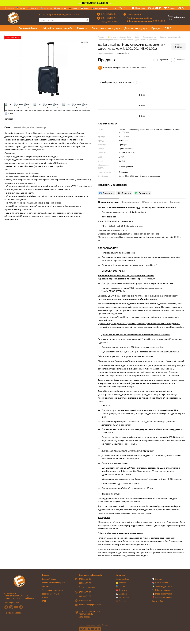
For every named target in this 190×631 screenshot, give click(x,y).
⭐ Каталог (9, 8)
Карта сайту (157, 601)
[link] (106, 193)
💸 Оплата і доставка (162, 586)
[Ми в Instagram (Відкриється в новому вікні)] (153, 8)
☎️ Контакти (33, 8)
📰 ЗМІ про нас (60, 8)
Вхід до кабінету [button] (123, 579)
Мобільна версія (14, 613)
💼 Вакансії (74, 8)
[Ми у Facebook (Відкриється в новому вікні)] (149, 8)
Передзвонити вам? (109, 22)
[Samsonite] (84, 42)
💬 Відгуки (85, 8)
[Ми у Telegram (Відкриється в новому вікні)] (160, 8)
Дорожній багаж (28, 28)
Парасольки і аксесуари (106, 28)
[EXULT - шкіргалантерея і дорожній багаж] (19, 581)
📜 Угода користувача (162, 594)
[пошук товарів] (86, 20)
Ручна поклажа (126, 149)
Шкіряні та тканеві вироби (57, 28)
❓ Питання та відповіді (163, 597)
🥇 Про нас (21, 8)
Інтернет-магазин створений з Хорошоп (94, 625)
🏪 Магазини (46, 8)
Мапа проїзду (84, 617)
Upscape (122, 144)
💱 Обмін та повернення (163, 590)
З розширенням (126, 166)
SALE (168, 28)
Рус (125, 8)
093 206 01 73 (108, 18)
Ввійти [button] (106, 68)
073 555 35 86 (108, 14)
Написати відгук (122, 53)
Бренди (155, 28)
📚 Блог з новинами (100, 8)
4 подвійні (123, 172)
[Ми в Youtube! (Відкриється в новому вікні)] (156, 8)
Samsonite (123, 140)
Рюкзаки (82, 28)
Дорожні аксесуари (135, 28)
